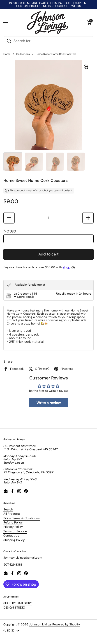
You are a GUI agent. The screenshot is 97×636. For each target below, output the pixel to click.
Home (6, 54)
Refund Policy (13, 522)
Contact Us (11, 535)
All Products (12, 514)
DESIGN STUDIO (14, 607)
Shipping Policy (14, 540)
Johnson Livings (40, 624)
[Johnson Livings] (47, 22)
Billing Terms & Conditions (21, 518)
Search (8, 509)
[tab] (24, 296)
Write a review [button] (49, 402)
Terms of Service (15, 531)
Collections (23, 54)
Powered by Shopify (66, 624)
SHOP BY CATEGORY (17, 603)
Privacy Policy (13, 527)
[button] (89, 22)
